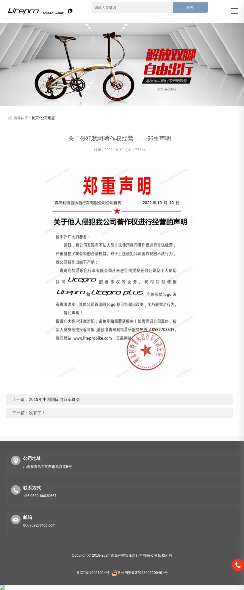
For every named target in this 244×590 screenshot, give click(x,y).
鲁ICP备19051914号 (93, 573)
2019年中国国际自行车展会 (54, 399)
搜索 (190, 7)
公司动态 (48, 118)
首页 (35, 118)
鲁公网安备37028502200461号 (142, 573)
